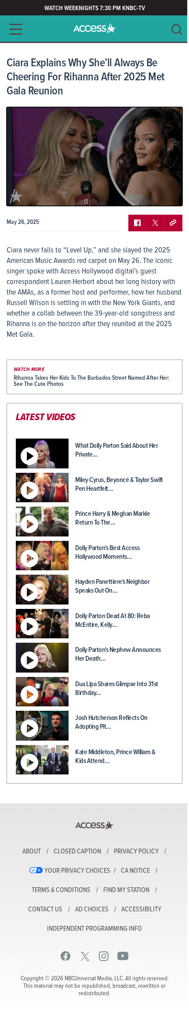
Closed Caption (77, 851)
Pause (24, 193)
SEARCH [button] (176, 29)
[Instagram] (104, 956)
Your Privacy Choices (77, 871)
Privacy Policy (136, 851)
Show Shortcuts (138, 193)
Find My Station (126, 890)
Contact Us (45, 909)
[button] (13, 29)
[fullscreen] (165, 193)
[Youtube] (122, 956)
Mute (39, 193)
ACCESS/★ (94, 28)
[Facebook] (65, 956)
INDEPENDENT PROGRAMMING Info (94, 929)
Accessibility (141, 909)
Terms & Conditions (61, 890)
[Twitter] (85, 956)
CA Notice (135, 871)
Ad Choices (92, 909)
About (31, 851)
